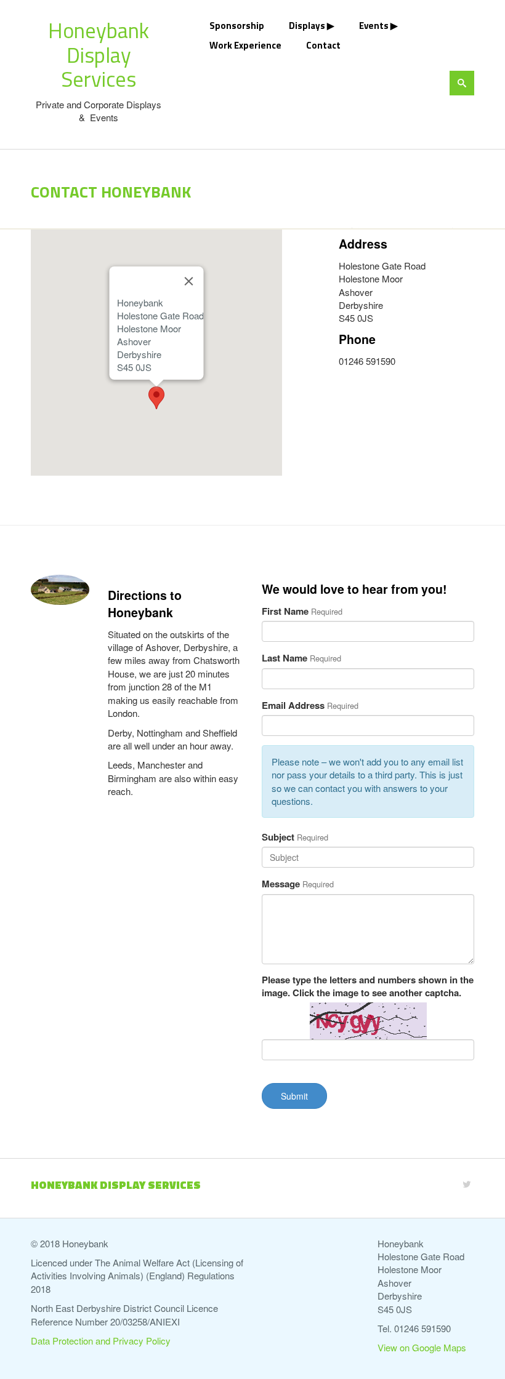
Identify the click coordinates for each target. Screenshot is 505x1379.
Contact (323, 45)
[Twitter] (467, 1183)
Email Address (293, 705)
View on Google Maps (422, 1347)
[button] (156, 398)
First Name (285, 611)
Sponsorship (236, 25)
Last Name (284, 658)
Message (281, 883)
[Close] (188, 281)
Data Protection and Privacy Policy (101, 1340)
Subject (278, 837)
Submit (294, 1096)
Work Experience (245, 45)
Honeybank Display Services (98, 54)
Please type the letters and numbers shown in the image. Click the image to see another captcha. (368, 986)
